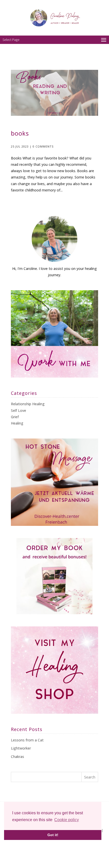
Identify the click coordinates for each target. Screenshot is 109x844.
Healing (17, 423)
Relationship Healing (28, 403)
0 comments (43, 146)
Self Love (18, 410)
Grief (15, 416)
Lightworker (21, 748)
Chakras (17, 756)
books (20, 133)
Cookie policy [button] (66, 820)
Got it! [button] (52, 835)
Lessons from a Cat (27, 740)
